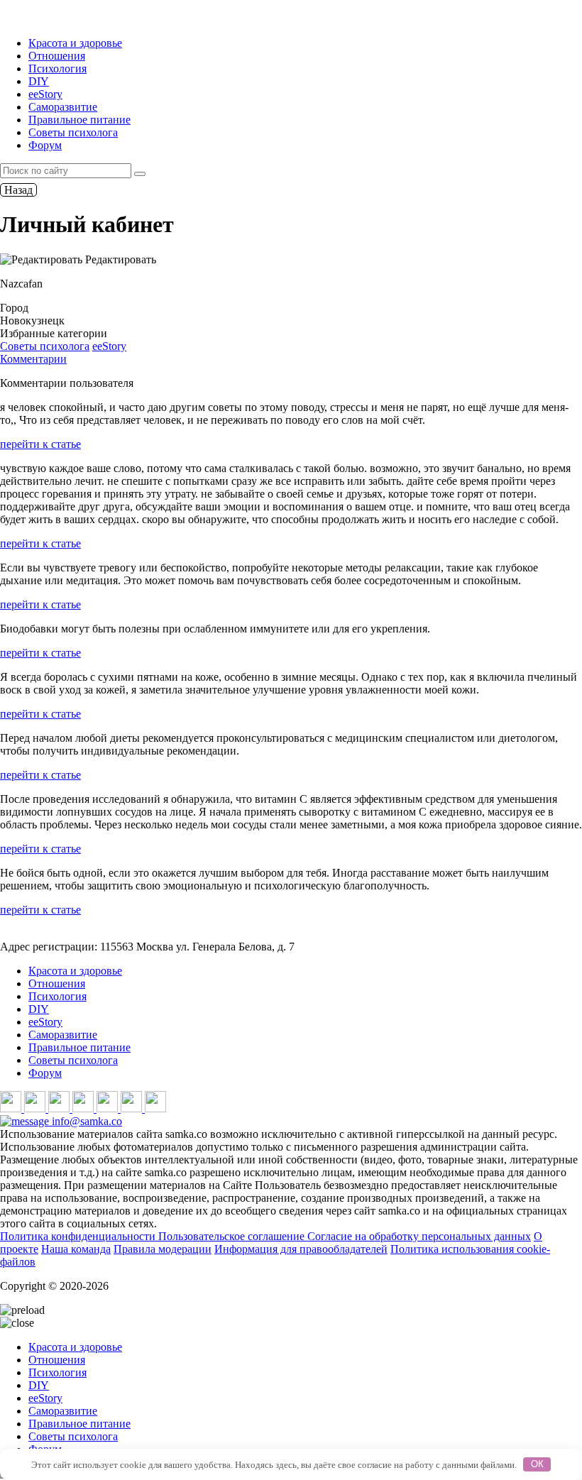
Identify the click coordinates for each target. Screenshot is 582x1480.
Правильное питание (79, 120)
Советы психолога (73, 132)
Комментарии (33, 359)
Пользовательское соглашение (232, 1236)
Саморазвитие (62, 107)
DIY (38, 81)
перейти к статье (40, 444)
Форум (45, 145)
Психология (57, 68)
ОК (537, 1464)
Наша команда (76, 1249)
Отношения (56, 56)
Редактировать (119, 259)
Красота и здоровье (75, 43)
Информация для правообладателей (301, 1249)
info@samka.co (85, 1121)
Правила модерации (163, 1249)
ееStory (45, 94)
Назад (18, 190)
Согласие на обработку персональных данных (419, 1236)
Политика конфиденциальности (79, 1236)
